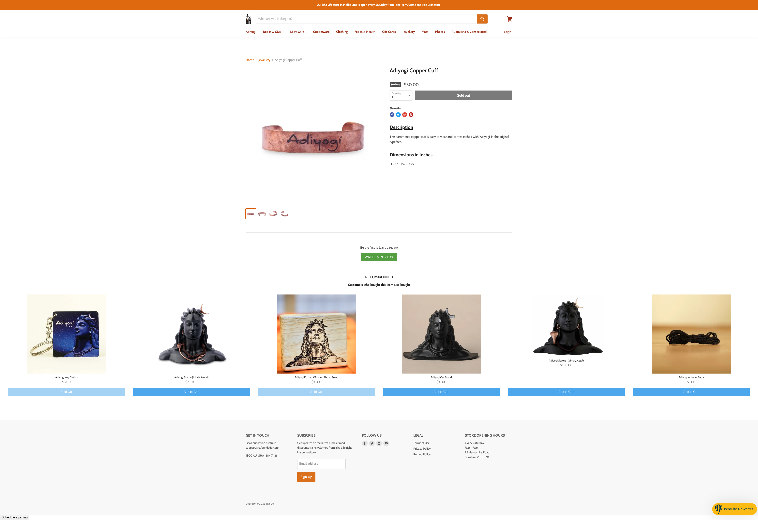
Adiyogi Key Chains (66, 377)
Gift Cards (389, 32)
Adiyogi (251, 32)
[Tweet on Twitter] (398, 114)
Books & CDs (272, 32)
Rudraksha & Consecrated (469, 32)
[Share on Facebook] (392, 114)
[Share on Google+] (404, 114)
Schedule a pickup (15, 517)
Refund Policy (422, 454)
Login (507, 32)
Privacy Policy (422, 448)
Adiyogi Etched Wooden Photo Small (316, 377)
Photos (440, 32)
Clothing (342, 32)
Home (250, 60)
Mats (425, 32)
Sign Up (306, 477)
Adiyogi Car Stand (441, 377)
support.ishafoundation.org (262, 447)
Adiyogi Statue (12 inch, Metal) (566, 360)
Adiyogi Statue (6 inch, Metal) (191, 377)
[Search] (482, 19)
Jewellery (408, 32)
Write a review (379, 257)
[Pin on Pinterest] (411, 114)
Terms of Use (421, 443)
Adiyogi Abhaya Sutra (691, 377)
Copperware (321, 32)
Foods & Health (365, 32)
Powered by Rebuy (379, 407)
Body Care (297, 32)
